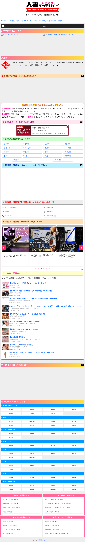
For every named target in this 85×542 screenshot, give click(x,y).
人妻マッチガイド (45, 540)
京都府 (53, 453)
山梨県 (74, 425)
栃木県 (74, 421)
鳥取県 (11, 465)
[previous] (4, 247)
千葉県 (53, 425)
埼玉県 (32, 425)
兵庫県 (32, 453)
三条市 (47, 144)
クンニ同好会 (51, 216)
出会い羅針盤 (7, 512)
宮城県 (74, 409)
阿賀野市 (68, 156)
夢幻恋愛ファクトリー (10, 503)
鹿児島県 (53, 489)
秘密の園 (49, 207)
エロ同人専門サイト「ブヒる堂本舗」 (58, 503)
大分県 (11, 489)
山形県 (32, 413)
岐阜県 (53, 445)
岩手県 (53, 409)
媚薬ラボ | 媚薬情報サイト (54, 529)
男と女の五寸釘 (8, 534)
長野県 (32, 433)
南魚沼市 (58, 160)
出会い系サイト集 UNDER (12, 508)
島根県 (32, 465)
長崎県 (53, 485)
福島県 (53, 413)
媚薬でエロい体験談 (10, 525)
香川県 (32, 477)
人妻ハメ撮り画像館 (52, 512)
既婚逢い (49, 212)
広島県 (74, 465)
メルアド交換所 (10, 207)
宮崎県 (32, 489)
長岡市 (26, 144)
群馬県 (11, 425)
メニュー (42, 26)
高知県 (74, 477)
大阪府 (11, 453)
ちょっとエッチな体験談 (11, 529)
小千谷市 (27, 148)
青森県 (32, 409)
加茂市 (47, 148)
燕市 (46, 152)
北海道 (11, 409)
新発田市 (7, 148)
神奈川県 (32, 421)
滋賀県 (74, 453)
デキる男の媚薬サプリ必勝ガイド (56, 534)
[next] (81, 247)
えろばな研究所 (8, 521)
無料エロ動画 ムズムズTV (54, 499)
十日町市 (68, 148)
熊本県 (74, 485)
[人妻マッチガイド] (42, 7)
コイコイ (8, 216)
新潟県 (11, 433)
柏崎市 (67, 144)
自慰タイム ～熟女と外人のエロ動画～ (58, 508)
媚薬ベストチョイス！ (53, 525)
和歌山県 (32, 457)
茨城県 (53, 421)
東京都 (11, 421)
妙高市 (6, 156)
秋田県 (11, 413)
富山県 (53, 433)
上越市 (47, 156)
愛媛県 (53, 477)
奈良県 (11, 457)
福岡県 (11, 485)
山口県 (11, 469)
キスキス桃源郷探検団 (10, 499)
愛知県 (11, 445)
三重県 (74, 445)
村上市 (26, 152)
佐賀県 (32, 485)
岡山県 (53, 465)
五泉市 (26, 156)
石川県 (74, 433)
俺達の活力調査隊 (51, 521)
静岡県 (32, 445)
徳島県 (11, 477)
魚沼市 (16, 160)
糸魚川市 (68, 152)
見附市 (6, 152)
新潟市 (6, 144)
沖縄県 (74, 489)
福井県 (11, 437)
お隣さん (8, 212)
